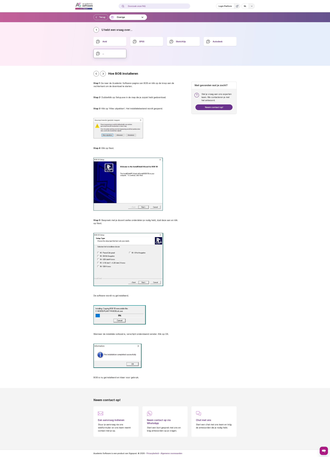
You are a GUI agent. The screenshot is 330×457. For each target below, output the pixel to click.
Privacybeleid (153, 453)
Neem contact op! (214, 107)
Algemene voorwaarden (171, 453)
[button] (248, 6)
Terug (102, 17)
